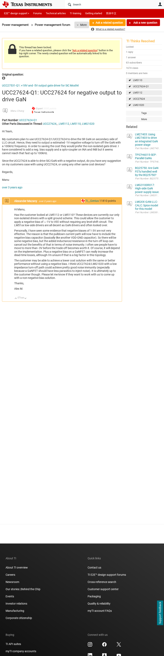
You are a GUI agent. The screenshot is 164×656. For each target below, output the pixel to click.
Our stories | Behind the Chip (23, 589)
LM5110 (137, 80)
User (160, 4)
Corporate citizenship (19, 618)
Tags (144, 113)
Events (10, 596)
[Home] (30, 4)
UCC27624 (139, 98)
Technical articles (56, 13)
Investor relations (16, 603)
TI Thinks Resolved (140, 41)
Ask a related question (109, 22)
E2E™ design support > (16, 13)
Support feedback (160, 613)
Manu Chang (17, 111)
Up (16, 298)
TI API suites (13, 644)
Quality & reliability (99, 603)
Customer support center (103, 589)
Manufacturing (15, 610)
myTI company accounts (21, 651)
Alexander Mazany (26, 201)
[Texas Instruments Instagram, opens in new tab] (90, 645)
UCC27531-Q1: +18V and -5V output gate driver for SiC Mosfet (40, 85)
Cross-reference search (102, 582)
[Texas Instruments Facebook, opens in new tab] (104, 645)
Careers (10, 574)
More (83, 24)
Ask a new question (145, 22)
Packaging (94, 596)
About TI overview (17, 567)
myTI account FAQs (100, 610)
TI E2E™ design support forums (107, 574)
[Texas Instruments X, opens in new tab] (118, 645)
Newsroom (12, 582)
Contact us (94, 567)
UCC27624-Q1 (141, 86)
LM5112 (137, 92)
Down (25, 298)
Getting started (93, 13)
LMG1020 (138, 104)
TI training (75, 13)
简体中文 (111, 13)
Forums (37, 13)
